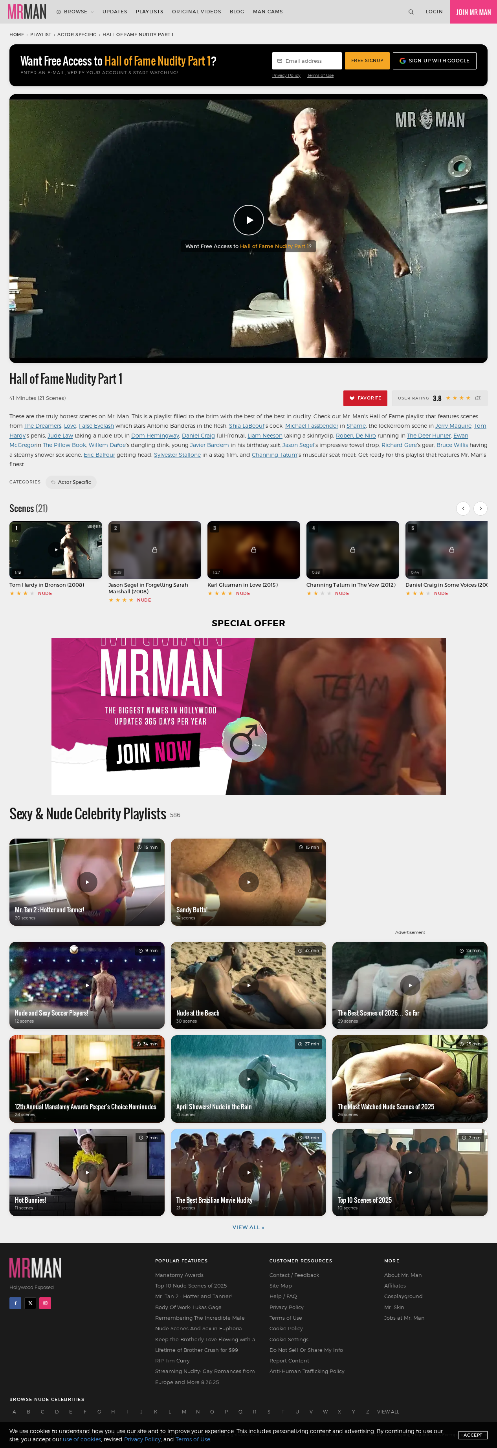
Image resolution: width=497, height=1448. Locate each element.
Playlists (149, 12)
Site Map (281, 1285)
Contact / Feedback (294, 1275)
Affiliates (395, 1285)
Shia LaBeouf (246, 425)
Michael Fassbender (311, 425)
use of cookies (82, 1439)
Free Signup (367, 60)
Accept (473, 1435)
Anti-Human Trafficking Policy (307, 1371)
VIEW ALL (388, 1412)
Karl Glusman (224, 585)
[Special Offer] (248, 716)
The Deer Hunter (429, 435)
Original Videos (196, 12)
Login (434, 12)
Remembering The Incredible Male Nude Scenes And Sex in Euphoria (200, 1323)
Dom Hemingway (155, 435)
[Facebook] (15, 1303)
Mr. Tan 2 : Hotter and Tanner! (193, 1296)
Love (70, 425)
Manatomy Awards (179, 1275)
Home (16, 34)
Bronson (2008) (64, 585)
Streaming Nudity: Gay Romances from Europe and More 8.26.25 (205, 1376)
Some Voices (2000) (469, 585)
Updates (115, 12)
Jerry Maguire (453, 425)
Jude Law (60, 435)
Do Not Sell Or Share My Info (306, 1350)
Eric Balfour (99, 454)
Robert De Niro (356, 435)
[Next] (480, 509)
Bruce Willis (452, 444)
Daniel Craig (198, 435)
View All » (248, 1227)
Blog (237, 12)
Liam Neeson (265, 435)
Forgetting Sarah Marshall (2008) (148, 588)
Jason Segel (298, 444)
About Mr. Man (403, 1275)
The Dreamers (42, 425)
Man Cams (268, 12)
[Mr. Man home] (27, 11)
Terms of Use (320, 75)
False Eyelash (96, 425)
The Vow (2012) (376, 585)
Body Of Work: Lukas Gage (188, 1307)
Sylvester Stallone (177, 454)
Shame (356, 425)
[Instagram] (45, 1303)
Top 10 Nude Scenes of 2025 (191, 1285)
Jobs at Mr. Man (404, 1318)
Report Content (289, 1360)
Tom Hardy (23, 585)
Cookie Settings (289, 1339)
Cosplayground (403, 1296)
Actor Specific (76, 34)
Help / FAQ (283, 1296)
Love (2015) (263, 585)
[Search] (411, 12)
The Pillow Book (64, 444)
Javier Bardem (209, 444)
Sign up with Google (439, 61)
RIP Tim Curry (172, 1360)
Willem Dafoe (107, 444)
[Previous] (463, 509)
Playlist (40, 34)
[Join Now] (473, 12)
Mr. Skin (394, 1307)
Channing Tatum (274, 454)
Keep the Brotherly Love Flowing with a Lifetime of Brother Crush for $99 (205, 1344)
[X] (30, 1303)
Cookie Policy (286, 1328)
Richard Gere (399, 444)
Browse (76, 12)
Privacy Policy (286, 75)
